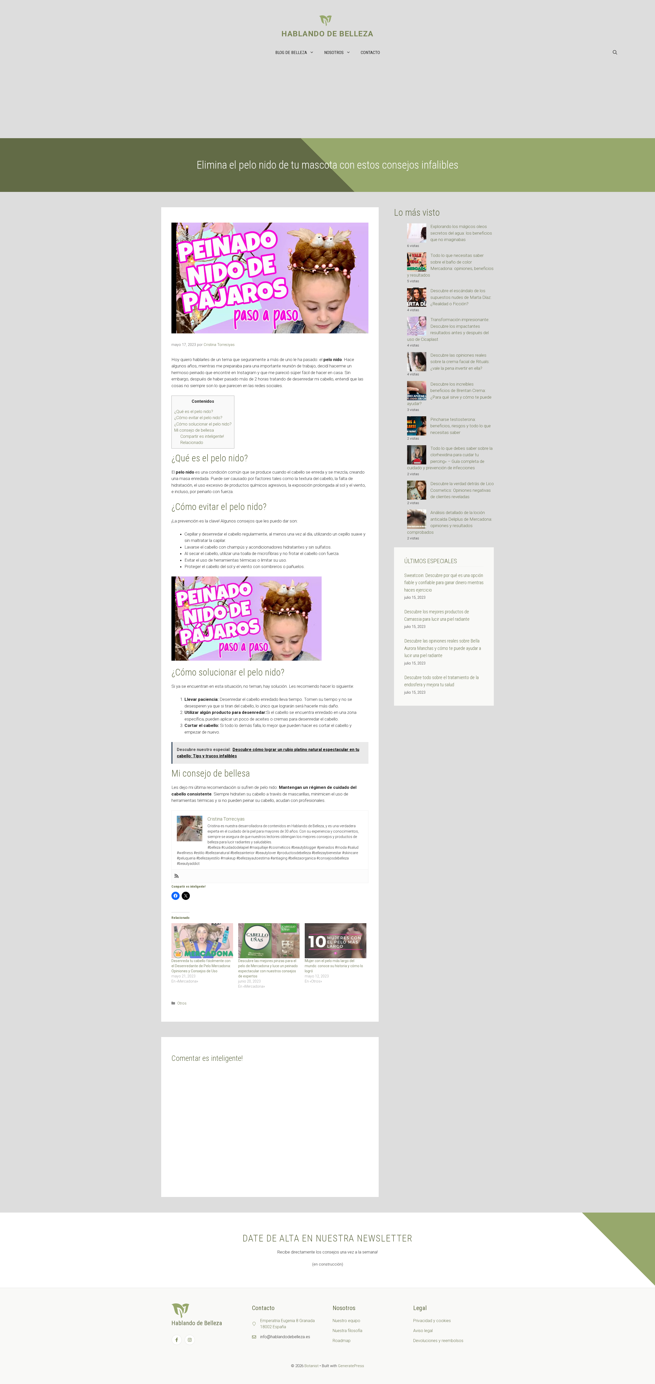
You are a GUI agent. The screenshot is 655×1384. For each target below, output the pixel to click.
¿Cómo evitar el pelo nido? (198, 417)
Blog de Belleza (291, 52)
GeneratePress (351, 1366)
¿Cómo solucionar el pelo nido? (203, 424)
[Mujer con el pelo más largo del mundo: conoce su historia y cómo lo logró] (335, 940)
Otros (182, 1003)
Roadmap (342, 1340)
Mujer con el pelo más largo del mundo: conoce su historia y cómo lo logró (334, 966)
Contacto (370, 52)
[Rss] (176, 876)
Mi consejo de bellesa (194, 430)
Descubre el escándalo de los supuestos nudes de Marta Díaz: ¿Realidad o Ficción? (461, 297)
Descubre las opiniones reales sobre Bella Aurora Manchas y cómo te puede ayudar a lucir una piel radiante (442, 648)
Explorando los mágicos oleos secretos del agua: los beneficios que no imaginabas (461, 233)
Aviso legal (423, 1330)
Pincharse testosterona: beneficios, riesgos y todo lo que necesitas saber (460, 426)
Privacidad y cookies (432, 1320)
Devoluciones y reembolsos (438, 1340)
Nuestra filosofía (347, 1330)
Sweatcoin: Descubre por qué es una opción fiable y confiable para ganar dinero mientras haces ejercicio (444, 582)
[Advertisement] (327, 100)
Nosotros (334, 52)
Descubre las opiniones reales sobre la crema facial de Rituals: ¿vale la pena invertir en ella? (460, 362)
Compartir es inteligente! (202, 436)
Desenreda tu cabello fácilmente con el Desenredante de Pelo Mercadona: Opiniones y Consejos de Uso (201, 966)
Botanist (311, 1366)
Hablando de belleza (327, 33)
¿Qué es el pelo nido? (193, 411)
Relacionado (191, 442)
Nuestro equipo (346, 1320)
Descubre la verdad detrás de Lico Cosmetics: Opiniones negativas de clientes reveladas (462, 490)
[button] (615, 52)
